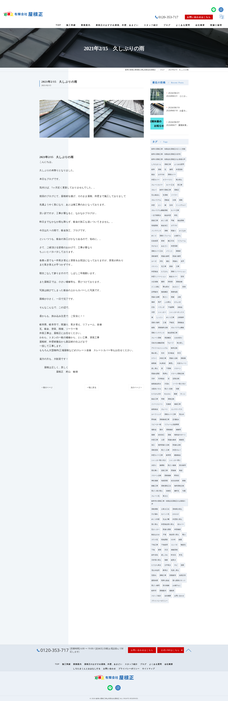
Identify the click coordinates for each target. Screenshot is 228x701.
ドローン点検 (156, 475)
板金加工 (164, 225)
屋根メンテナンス (157, 333)
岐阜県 (168, 455)
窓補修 (173, 470)
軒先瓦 (173, 555)
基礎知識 (174, 292)
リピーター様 (156, 424)
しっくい (159, 317)
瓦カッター (155, 529)
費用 (162, 282)
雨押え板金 (165, 580)
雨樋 (172, 297)
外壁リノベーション (158, 276)
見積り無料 (155, 322)
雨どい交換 (169, 389)
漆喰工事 (163, 575)
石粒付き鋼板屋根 (157, 343)
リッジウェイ (181, 205)
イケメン (154, 266)
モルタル (167, 394)
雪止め (181, 414)
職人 (184, 534)
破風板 (153, 363)
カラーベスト (167, 179)
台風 (174, 200)
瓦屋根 (165, 195)
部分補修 (166, 585)
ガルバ (153, 190)
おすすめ (161, 174)
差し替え (154, 368)
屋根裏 (183, 358)
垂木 (161, 429)
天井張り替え (156, 560)
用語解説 (168, 338)
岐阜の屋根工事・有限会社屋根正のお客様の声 (168, 159)
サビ (175, 565)
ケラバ (153, 358)
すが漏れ (154, 514)
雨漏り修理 (177, 256)
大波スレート (182, 363)
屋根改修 (179, 282)
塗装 (184, 287)
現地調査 (164, 539)
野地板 (153, 419)
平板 (172, 220)
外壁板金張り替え (167, 524)
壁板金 (167, 200)
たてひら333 (156, 394)
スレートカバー (157, 185)
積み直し (154, 353)
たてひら (164, 271)
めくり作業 (155, 519)
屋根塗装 (154, 450)
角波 (180, 470)
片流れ (167, 384)
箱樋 (153, 435)
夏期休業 (154, 580)
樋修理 (178, 429)
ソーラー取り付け (179, 384)
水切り (153, 465)
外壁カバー (155, 179)
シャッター (162, 312)
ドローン (177, 368)
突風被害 (172, 575)
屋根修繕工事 (164, 419)
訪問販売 (154, 292)
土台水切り (178, 338)
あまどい (164, 246)
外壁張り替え (177, 519)
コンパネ (174, 545)
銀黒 (180, 539)
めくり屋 (164, 220)
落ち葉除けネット (179, 580)
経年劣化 (154, 555)
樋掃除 (162, 465)
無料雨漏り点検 (163, 445)
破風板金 (154, 409)
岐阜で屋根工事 (165, 190)
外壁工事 (154, 440)
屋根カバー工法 (157, 251)
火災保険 (154, 282)
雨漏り (173, 230)
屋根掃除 (154, 509)
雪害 (182, 276)
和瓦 (175, 215)
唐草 (159, 550)
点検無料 (181, 317)
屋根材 (178, 251)
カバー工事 (175, 210)
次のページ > (136, 387)
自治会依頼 (175, 480)
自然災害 (182, 575)
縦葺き (173, 560)
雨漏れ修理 (165, 256)
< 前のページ (47, 387)
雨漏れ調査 (155, 373)
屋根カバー (172, 174)
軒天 (179, 353)
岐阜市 (153, 590)
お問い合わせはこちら (199, 17)
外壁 (153, 205)
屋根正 (176, 190)
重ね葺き (166, 287)
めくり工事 (170, 317)
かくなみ (182, 230)
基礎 (175, 394)
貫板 (169, 435)
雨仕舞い (154, 470)
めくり (153, 236)
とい (159, 205)
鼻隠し (171, 363)
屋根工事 (168, 164)
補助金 (153, 429)
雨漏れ (175, 261)
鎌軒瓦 (176, 491)
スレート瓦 (155, 496)
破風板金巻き (156, 384)
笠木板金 (171, 353)
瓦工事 (163, 266)
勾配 (184, 491)
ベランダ (161, 307)
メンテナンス (156, 230)
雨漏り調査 (167, 529)
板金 (153, 174)
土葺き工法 (165, 509)
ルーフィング (156, 414)
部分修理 (182, 465)
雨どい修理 (155, 585)
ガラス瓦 (154, 539)
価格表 (171, 590)
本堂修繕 (177, 529)
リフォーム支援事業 (172, 424)
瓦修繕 (168, 404)
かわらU (176, 514)
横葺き (165, 570)
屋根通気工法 (166, 486)
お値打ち (177, 236)
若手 (182, 261)
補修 (166, 560)
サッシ (182, 394)
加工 (153, 445)
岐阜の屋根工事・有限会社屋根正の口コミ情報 (168, 149)
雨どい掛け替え (157, 491)
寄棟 (162, 399)
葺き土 (165, 496)
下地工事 (154, 545)
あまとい (176, 287)
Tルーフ (171, 343)
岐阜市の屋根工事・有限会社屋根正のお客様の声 (168, 502)
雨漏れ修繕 (172, 440)
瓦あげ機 (166, 519)
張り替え (154, 524)
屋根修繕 (169, 429)
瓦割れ (153, 575)
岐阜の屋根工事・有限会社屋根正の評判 (165, 154)
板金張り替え (174, 534)
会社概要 (168, 596)
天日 (166, 550)
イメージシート (157, 404)
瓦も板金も (155, 195)
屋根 (159, 169)
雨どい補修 (172, 465)
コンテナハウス (176, 409)
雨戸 (159, 302)
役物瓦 (168, 491)
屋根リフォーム (165, 236)
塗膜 (182, 565)
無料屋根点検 (179, 486)
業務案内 (163, 590)
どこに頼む (155, 287)
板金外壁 (168, 215)
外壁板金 (154, 271)
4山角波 (162, 363)
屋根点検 (171, 399)
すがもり (154, 246)
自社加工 (161, 435)
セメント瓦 (165, 514)
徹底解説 (164, 292)
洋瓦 (161, 261)
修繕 (153, 302)
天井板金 (161, 378)
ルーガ (153, 261)
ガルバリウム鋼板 (177, 327)
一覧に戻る (91, 387)
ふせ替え (168, 302)
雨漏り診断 (155, 297)
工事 (177, 266)
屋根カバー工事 (170, 414)
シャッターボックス (176, 312)
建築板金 (177, 455)
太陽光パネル (156, 389)
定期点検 (176, 378)
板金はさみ (155, 534)
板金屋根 (181, 220)
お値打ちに (177, 585)
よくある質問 (179, 164)
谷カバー (180, 524)
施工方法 (171, 241)
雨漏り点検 (173, 358)
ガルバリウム (156, 200)
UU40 (173, 539)
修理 (171, 169)
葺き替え (179, 179)
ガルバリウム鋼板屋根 (159, 210)
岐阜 (153, 169)
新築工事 (154, 220)
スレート (164, 409)
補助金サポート (180, 435)
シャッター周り (174, 460)
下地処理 (164, 545)
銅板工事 (154, 486)
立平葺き (168, 565)
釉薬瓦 (183, 545)
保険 (180, 200)
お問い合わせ (179, 596)
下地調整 (171, 307)
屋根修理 (154, 256)
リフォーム (182, 241)
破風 (153, 327)
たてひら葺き (156, 565)
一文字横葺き (156, 215)
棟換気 (181, 440)
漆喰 (166, 230)
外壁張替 (174, 246)
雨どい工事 (165, 450)
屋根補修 (168, 475)
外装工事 (163, 358)
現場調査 (154, 225)
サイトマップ (148, 668)
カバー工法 (170, 185)
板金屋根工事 (172, 333)
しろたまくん (156, 164)
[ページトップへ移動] (188, 650)
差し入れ (164, 555)
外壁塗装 (179, 169)
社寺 (171, 205)
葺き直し (180, 343)
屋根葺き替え (177, 509)
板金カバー (173, 276)
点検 (179, 297)
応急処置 (154, 241)
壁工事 (179, 185)
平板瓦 (171, 322)
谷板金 (180, 307)
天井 (153, 378)
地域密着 (164, 480)
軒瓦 (180, 555)
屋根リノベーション (178, 271)
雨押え (165, 373)
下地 (153, 550)
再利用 (170, 282)
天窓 (153, 312)
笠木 (162, 353)
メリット (169, 251)
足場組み (176, 419)
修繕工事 (177, 404)
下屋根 (168, 368)
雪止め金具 (155, 570)
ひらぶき (177, 302)
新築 (171, 266)
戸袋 (164, 534)
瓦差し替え (175, 570)
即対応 (176, 475)
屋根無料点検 (163, 327)
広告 (153, 307)
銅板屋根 (174, 550)
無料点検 (174, 348)
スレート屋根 (156, 338)
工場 (164, 322)
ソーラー (174, 195)
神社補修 (154, 480)
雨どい (165, 297)
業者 (162, 241)
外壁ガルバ (177, 450)
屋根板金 (181, 322)
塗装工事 (164, 470)
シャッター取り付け (158, 460)
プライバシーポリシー (159, 601)
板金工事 (154, 399)
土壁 (162, 440)
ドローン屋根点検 (177, 373)
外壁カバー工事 (157, 455)
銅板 (184, 480)
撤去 (167, 261)
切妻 (177, 389)
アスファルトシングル (159, 348)
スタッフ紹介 (156, 596)
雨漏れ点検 (177, 445)
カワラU (174, 225)
